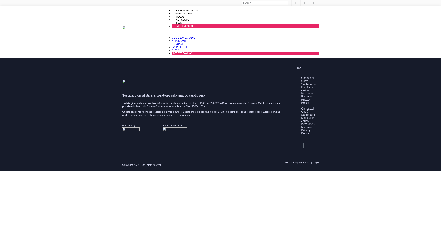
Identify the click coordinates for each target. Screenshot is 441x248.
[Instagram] (305, 145)
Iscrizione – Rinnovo (308, 95)
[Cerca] (286, 3)
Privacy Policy (305, 101)
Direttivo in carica (307, 89)
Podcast (177, 44)
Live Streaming (185, 26)
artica (308, 162)
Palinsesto (179, 47)
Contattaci (307, 77)
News (175, 50)
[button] (242, 31)
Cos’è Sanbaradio (183, 37)
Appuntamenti (181, 40)
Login (316, 162)
